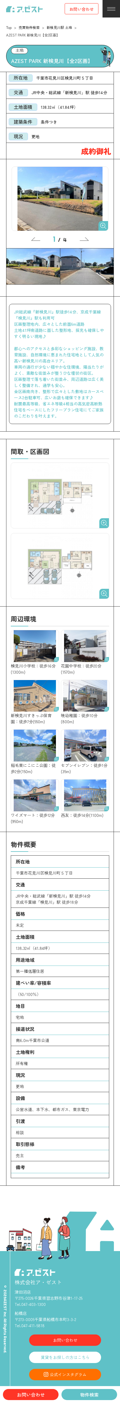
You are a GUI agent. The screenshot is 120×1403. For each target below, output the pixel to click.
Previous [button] (35, 239)
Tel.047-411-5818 (30, 1325)
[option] (60, 199)
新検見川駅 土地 (59, 27)
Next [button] (84, 239)
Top (9, 27)
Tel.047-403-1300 (30, 1304)
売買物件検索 (29, 27)
